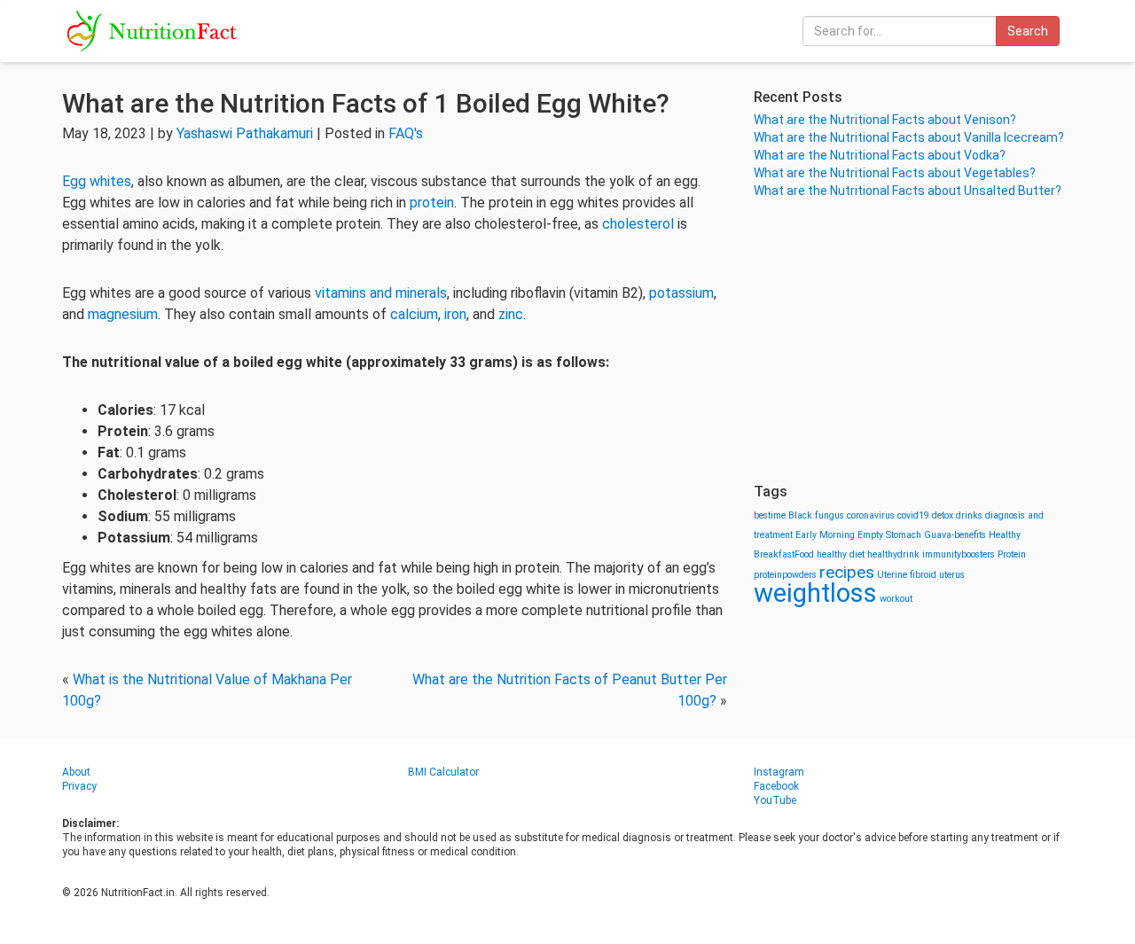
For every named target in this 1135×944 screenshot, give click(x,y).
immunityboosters (958, 554)
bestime (770, 515)
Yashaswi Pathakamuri (244, 133)
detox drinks (957, 515)
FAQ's (405, 133)
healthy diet (841, 554)
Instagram (779, 772)
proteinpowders (785, 575)
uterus (952, 575)
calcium (414, 314)
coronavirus (871, 515)
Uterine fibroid (906, 575)
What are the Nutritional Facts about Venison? (885, 120)
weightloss (815, 593)
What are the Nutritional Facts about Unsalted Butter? (907, 190)
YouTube (775, 800)
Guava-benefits (955, 535)
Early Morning (825, 535)
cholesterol (638, 223)
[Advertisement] (913, 341)
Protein (1012, 554)
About (76, 772)
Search (1027, 31)
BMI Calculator (443, 772)
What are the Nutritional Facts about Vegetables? (895, 173)
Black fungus (816, 515)
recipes (846, 572)
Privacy (79, 786)
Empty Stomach (889, 535)
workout (896, 599)
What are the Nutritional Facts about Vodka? (880, 155)
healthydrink (893, 554)
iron (455, 314)
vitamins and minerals (381, 293)
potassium (681, 293)
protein (432, 202)
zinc (510, 314)
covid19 (913, 515)
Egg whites (96, 181)
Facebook (776, 786)
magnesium (123, 314)
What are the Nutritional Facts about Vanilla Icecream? (909, 137)
